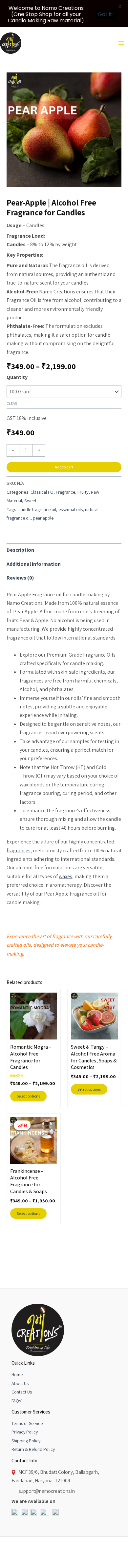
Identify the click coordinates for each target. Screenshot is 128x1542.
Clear (12, 403)
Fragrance (65, 492)
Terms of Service (27, 1423)
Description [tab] (20, 549)
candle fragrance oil (37, 509)
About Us (20, 1383)
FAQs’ (16, 1401)
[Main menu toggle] (121, 43)
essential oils (70, 509)
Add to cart (64, 467)
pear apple (43, 518)
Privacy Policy (24, 1432)
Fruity (83, 492)
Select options (28, 1096)
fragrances (19, 850)
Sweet (30, 500)
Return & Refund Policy (33, 1449)
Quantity (17, 377)
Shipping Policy (25, 1441)
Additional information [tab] (34, 564)
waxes (65, 876)
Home (17, 1374)
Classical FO (42, 492)
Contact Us (21, 1392)
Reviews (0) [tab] (20, 577)
